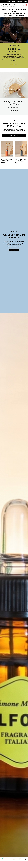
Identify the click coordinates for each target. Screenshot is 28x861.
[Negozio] (8, 859)
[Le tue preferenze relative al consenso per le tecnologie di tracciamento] (2, 858)
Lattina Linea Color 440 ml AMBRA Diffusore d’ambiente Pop (15, 161)
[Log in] (14, 859)
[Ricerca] (23, 5)
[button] (11, 34)
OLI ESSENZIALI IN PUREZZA (14, 236)
